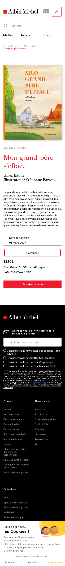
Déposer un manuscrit (15, 419)
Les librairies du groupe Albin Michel (15, 466)
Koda (6, 497)
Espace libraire (11, 424)
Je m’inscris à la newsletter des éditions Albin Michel (33, 352)
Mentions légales (12, 439)
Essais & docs (42, 414)
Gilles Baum (13, 175)
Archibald (8, 512)
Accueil (6, 46)
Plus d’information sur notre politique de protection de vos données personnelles (32, 387)
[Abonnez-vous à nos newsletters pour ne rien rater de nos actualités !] (44, 11)
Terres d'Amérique (13, 517)
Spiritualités (41, 424)
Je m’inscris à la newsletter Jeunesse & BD (31, 365)
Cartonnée (32, 252)
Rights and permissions (16, 434)
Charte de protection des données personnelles (15, 451)
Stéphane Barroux (41, 180)
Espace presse (11, 429)
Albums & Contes (32, 46)
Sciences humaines (45, 419)
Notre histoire (11, 414)
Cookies (7, 443)
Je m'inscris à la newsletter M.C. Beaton (30, 357)
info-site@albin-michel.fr (38, 382)
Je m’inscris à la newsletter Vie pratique (30, 362)
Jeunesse (17, 46)
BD (36, 443)
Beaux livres (41, 439)
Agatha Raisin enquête (15, 502)
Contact (7, 409)
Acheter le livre (32, 284)
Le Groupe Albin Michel (16, 459)
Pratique (40, 429)
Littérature (41, 409)
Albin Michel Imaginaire (15, 472)
